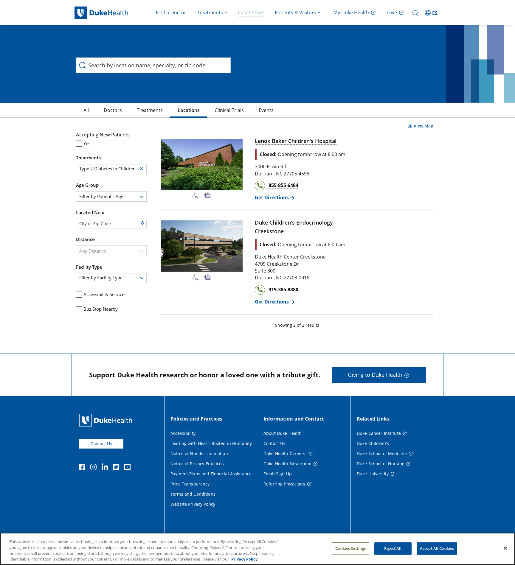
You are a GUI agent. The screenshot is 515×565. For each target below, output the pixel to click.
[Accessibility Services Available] (195, 196)
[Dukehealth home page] (110, 12)
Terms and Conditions (192, 494)
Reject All (392, 548)
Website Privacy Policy (192, 504)
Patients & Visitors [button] (295, 12)
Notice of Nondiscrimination (199, 453)
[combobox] (111, 196)
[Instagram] (94, 467)
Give (392, 12)
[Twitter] (117, 467)
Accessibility (183, 433)
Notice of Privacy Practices (197, 463)
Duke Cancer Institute (379, 433)
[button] (431, 12)
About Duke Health (282, 433)
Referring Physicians (284, 484)
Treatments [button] (210, 12)
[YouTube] (128, 467)
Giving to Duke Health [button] (375, 374)
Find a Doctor (171, 12)
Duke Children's (373, 443)
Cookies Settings (350, 548)
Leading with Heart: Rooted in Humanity (211, 443)
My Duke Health (351, 12)
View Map (423, 126)
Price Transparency (190, 484)
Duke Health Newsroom (287, 463)
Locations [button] (249, 12)
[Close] (505, 548)
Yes (86, 143)
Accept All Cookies (437, 548)
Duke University (373, 474)
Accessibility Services (104, 294)
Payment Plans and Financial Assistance (211, 474)
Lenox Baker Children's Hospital (295, 140)
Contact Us (101, 443)
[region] (257, 549)
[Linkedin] (106, 467)
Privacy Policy (244, 558)
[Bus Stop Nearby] (207, 196)
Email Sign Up (277, 474)
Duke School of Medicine (382, 453)
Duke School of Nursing (380, 463)
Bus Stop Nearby (100, 309)
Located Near (90, 212)
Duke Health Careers (285, 453)
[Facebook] (83, 467)
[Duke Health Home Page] (107, 420)
